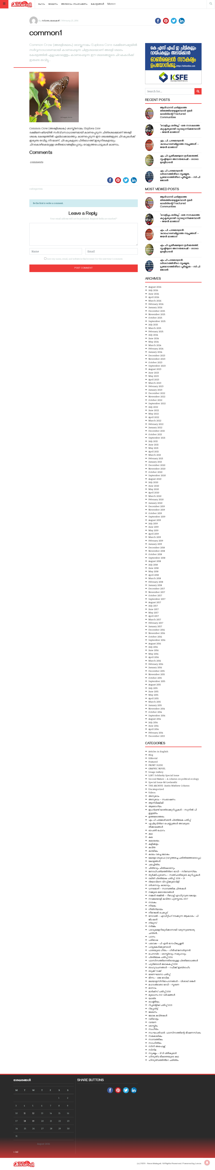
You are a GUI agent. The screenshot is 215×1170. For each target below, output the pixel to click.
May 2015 (153, 694)
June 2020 (153, 485)
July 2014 (153, 722)
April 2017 (153, 615)
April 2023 (153, 379)
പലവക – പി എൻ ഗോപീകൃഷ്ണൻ (166, 943)
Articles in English (158, 751)
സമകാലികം (155, 1035)
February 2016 (155, 664)
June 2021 (153, 444)
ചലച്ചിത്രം (154, 864)
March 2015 (154, 701)
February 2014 (155, 732)
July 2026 (153, 290)
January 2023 (155, 389)
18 (25, 1120)
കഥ (150, 833)
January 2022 (155, 427)
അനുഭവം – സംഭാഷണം (161, 799)
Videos (152, 792)
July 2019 (153, 523)
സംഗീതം (153, 1029)
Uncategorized (156, 789)
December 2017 (156, 588)
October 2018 (155, 554)
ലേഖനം (53, 4)
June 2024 (153, 338)
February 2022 (155, 424)
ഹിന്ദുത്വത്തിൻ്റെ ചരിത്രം (163, 1060)
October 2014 (155, 711)
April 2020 (153, 492)
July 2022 (153, 406)
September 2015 (156, 681)
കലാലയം (153, 840)
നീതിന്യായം (155, 909)
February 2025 (155, 331)
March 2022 (154, 420)
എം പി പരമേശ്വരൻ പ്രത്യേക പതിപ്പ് (169, 819)
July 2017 (153, 605)
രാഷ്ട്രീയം (153, 1001)
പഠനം (151, 936)
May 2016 (153, 653)
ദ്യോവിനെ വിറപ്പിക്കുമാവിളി (163, 881)
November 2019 (156, 509)
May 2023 (153, 376)
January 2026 (155, 307)
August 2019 (154, 520)
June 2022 (153, 410)
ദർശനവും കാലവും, (159, 885)
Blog (150, 754)
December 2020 (156, 465)
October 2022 (155, 400)
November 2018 (156, 550)
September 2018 (156, 557)
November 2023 (156, 358)
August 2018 (154, 561)
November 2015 (156, 674)
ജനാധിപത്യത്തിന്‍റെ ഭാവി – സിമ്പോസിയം (172, 871)
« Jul (15, 1151)
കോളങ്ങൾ (97, 4)
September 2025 (157, 321)
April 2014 (153, 729)
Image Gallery (155, 771)
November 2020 (156, 468)
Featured (153, 761)
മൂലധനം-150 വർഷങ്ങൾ (161, 994)
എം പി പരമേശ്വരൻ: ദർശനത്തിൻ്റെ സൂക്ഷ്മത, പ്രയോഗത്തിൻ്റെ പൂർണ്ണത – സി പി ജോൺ (180, 176)
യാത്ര (152, 998)
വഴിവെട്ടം (153, 1018)
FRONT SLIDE (155, 765)
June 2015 (153, 691)
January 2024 (155, 351)
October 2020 (155, 472)
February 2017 (155, 622)
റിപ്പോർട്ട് (153, 1008)
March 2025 (154, 328)
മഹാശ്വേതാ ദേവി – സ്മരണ (163, 984)
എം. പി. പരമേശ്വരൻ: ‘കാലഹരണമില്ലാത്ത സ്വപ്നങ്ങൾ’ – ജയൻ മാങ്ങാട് (179, 144)
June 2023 (153, 372)
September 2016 (156, 639)
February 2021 (155, 458)
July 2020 (153, 482)
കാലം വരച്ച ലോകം (158, 854)
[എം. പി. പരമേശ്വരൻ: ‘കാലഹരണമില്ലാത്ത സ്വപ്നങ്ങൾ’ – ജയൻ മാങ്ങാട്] (149, 145)
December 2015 (156, 670)
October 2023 (155, 362)
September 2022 (157, 403)
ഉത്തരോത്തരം (156, 816)
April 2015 (153, 698)
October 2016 (155, 636)
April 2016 (153, 657)
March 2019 (154, 537)
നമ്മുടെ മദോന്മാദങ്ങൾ (161, 892)
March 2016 (154, 660)
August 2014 (154, 718)
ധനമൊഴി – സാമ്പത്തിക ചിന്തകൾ (167, 888)
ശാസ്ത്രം (153, 1025)
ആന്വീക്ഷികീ (155, 802)
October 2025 (155, 317)
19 (33, 1120)
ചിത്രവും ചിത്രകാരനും (161, 868)
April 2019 (153, 533)
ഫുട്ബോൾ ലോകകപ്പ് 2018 (163, 964)
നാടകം (152, 902)
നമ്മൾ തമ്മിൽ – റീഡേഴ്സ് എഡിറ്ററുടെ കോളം (172, 895)
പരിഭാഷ (153, 939)
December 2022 (156, 393)
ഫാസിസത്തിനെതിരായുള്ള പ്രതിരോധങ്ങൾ (173, 960)
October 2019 (155, 513)
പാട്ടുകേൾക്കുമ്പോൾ (159, 946)
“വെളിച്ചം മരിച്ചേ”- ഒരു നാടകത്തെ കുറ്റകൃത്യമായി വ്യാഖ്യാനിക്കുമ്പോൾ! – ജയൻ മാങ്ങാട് (180, 129)
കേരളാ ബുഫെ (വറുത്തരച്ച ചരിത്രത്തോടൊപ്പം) (174, 857)
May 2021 (153, 447)
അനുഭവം (153, 796)
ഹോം (41, 4)
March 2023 (154, 382)
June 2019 (153, 526)
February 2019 (155, 540)
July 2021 (153, 441)
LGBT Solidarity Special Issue (163, 775)
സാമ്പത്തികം (155, 1039)
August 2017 (154, 602)
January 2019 (155, 543)
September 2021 (156, 437)
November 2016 (156, 633)
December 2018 (156, 547)
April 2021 (153, 451)
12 (33, 1113)
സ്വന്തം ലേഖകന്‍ (50, 20)
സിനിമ (152, 1049)
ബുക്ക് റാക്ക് (154, 970)
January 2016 (155, 667)
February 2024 (155, 348)
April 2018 (153, 574)
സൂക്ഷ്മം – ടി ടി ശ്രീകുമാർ (162, 1053)
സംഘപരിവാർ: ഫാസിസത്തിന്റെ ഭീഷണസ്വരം (174, 1032)
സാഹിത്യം (154, 1042)
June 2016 (153, 650)
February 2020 (156, 499)
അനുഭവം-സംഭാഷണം (74, 4)
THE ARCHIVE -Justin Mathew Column (168, 785)
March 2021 (154, 454)
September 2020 (157, 475)
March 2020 (154, 496)
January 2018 (155, 585)
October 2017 (155, 595)
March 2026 (154, 300)
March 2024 (154, 345)
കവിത (151, 847)
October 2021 (155, 434)
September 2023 (157, 365)
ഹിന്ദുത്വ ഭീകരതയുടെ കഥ (163, 1056)
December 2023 (156, 355)
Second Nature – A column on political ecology (173, 778)
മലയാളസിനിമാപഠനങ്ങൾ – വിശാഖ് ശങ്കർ (171, 981)
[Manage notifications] (207, 1162)
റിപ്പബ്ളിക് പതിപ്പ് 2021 (160, 1005)
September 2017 (156, 598)
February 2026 (156, 304)
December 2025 (156, 310)
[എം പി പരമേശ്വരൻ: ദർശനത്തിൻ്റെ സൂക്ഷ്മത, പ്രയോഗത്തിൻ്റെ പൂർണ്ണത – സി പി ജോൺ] (149, 177)
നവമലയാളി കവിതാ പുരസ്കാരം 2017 (168, 898)
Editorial (152, 758)
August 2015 (154, 684)
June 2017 (153, 609)
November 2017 (156, 592)
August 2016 (154, 643)
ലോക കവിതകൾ (157, 1015)
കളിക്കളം (153, 843)
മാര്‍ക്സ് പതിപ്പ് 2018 (159, 991)
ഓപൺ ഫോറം (156, 830)
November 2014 (156, 708)
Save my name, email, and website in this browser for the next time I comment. (85, 258)
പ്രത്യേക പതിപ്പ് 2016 (160, 957)
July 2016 (153, 646)
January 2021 (155, 461)
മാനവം (152, 987)
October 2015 (155, 677)
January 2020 (155, 502)
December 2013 (156, 736)
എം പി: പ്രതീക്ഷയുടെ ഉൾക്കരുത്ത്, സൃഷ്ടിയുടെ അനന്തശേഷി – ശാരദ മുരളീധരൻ (179, 159)
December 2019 (156, 506)
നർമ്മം (152, 926)
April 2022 (153, 417)
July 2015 (153, 688)
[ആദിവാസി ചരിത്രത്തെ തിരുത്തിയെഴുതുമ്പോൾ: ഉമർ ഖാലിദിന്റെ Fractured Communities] (149, 113)
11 (25, 1113)
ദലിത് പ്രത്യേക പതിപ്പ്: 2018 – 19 (166, 878)
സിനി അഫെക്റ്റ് (156, 1046)
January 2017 (155, 626)
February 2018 (155, 581)
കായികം (153, 850)
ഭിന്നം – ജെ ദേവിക (158, 977)
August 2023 (154, 369)
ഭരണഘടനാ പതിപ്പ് (159, 974)
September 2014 (156, 715)
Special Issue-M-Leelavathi (162, 782)
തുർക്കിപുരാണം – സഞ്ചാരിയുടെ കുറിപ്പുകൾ (174, 874)
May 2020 (153, 489)
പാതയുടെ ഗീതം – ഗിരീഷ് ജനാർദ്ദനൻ (169, 950)
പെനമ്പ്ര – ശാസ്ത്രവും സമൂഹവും (167, 953)
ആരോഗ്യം (155, 806)
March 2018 (154, 578)
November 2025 (156, 314)
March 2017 (154, 619)
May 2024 (153, 341)
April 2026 (153, 297)
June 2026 (153, 293)
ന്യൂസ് (152, 922)
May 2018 (153, 571)
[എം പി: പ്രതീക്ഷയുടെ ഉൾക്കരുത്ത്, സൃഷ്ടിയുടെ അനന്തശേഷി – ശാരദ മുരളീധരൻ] (149, 160)
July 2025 (153, 324)
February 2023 (155, 386)
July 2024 (153, 334)
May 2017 (153, 612)
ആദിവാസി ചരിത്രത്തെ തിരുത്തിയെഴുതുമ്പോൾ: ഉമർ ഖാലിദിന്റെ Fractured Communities (176, 112)
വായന (152, 1022)
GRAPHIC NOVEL (156, 768)
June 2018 (153, 568)
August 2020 (154, 478)
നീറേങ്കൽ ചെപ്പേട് (158, 912)
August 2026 (154, 286)
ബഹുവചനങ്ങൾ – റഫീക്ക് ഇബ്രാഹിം (169, 967)
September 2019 (156, 516)
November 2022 (156, 396)
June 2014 (153, 725)
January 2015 (155, 705)
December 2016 (156, 629)
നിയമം (152, 905)
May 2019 (153, 530)
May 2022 (153, 413)
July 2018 (153, 564)
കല (150, 837)
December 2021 (156, 430)
